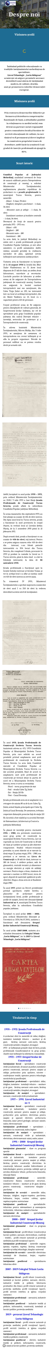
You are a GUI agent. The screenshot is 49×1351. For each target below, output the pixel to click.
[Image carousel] (24, 978)
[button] (2, 3)
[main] (24, 14)
